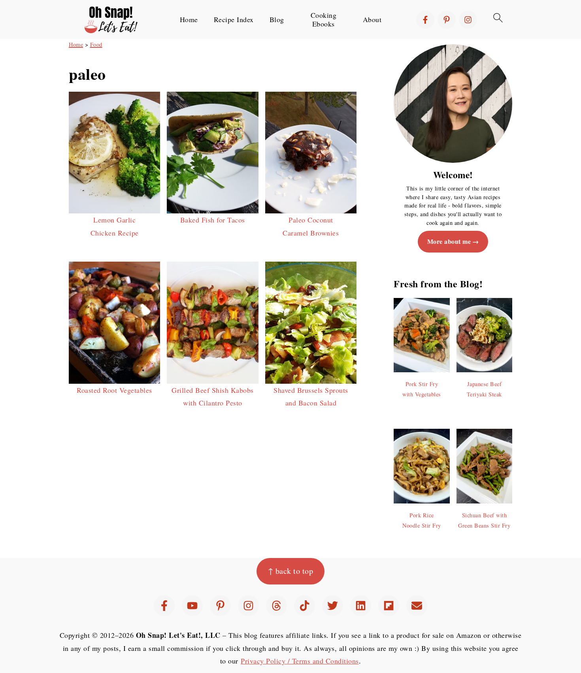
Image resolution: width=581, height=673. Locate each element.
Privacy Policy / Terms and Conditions (300, 660)
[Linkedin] (360, 605)
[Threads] (276, 605)
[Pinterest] (447, 20)
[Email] (416, 605)
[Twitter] (332, 605)
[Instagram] (468, 20)
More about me (449, 241)
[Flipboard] (388, 605)
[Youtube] (192, 605)
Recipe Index (234, 19)
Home (189, 19)
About (372, 19)
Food (96, 44)
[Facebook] (425, 20)
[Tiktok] (304, 605)
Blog (277, 19)
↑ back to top (290, 571)
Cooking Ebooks (324, 19)
